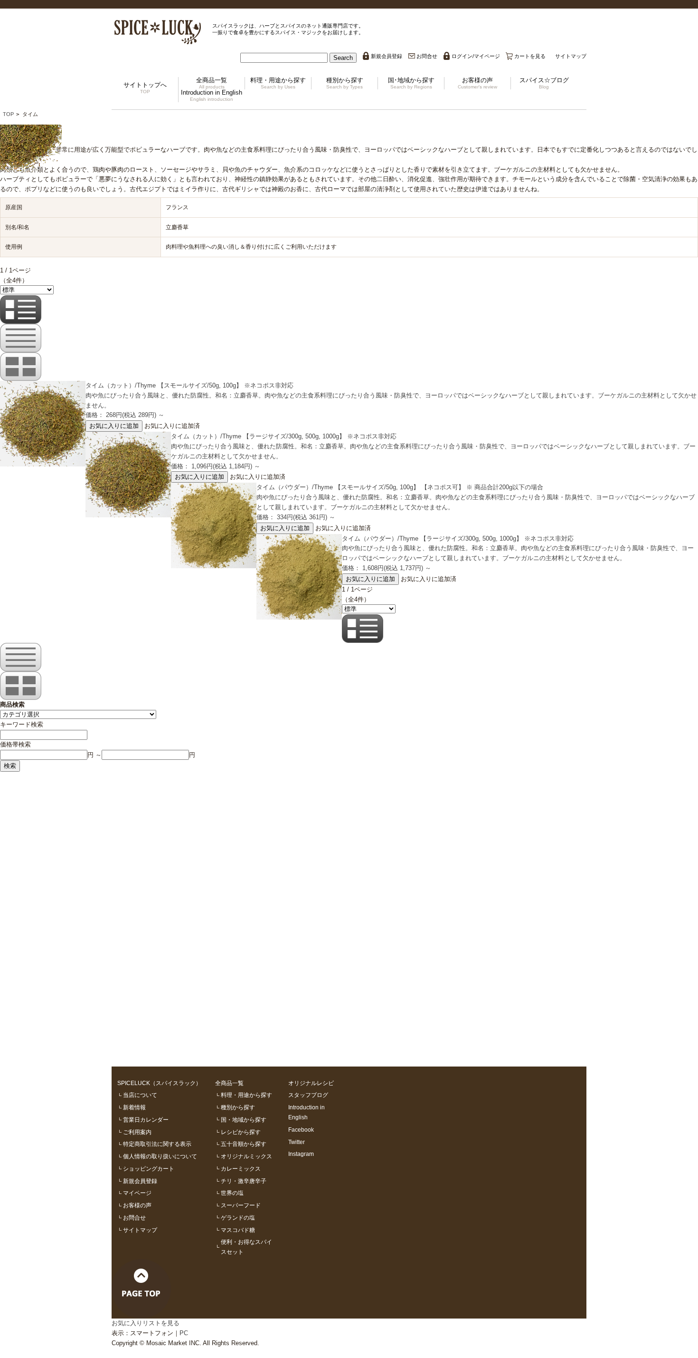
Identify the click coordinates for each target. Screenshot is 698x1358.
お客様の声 (477, 83)
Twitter (296, 1142)
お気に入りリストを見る (145, 1323)
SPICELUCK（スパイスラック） (159, 1083)
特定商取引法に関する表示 (157, 1144)
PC (183, 1333)
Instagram (301, 1154)
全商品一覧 (211, 83)
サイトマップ (570, 56)
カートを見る (530, 56)
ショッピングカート (148, 1168)
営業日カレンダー (146, 1119)
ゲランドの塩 (238, 1217)
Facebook (301, 1129)
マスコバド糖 (238, 1230)
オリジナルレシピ (311, 1083)
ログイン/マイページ (476, 56)
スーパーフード (241, 1205)
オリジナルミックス (246, 1156)
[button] (343, 58)
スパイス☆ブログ (544, 83)
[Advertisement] (285, 914)
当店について (140, 1095)
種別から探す (344, 83)
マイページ (137, 1193)
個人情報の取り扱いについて (160, 1156)
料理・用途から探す (278, 83)
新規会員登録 (386, 56)
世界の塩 (232, 1193)
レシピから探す (241, 1132)
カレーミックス (241, 1168)
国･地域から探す (411, 83)
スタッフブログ (308, 1095)
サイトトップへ (145, 87)
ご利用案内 (137, 1132)
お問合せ (426, 56)
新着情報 (134, 1107)
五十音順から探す (243, 1144)
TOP (8, 114)
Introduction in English (211, 95)
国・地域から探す (243, 1119)
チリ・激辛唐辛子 (243, 1181)
